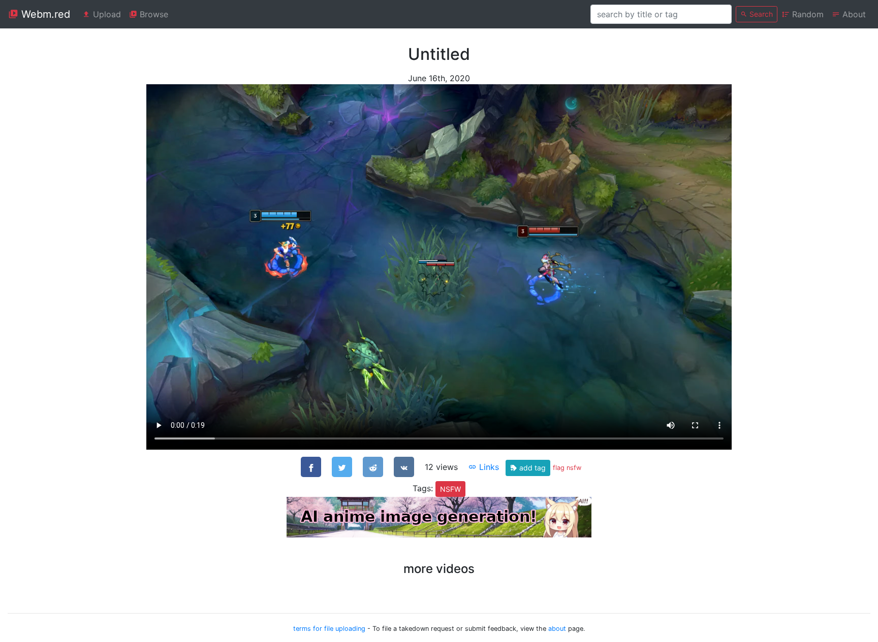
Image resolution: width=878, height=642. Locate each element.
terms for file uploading (329, 628)
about (557, 628)
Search (760, 14)
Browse (152, 14)
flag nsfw (567, 467)
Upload (105, 14)
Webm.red (44, 14)
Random (807, 14)
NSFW (450, 489)
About (853, 14)
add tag (531, 467)
